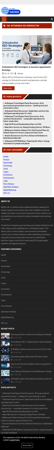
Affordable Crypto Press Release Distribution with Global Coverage (32, 379)
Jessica (20, 73)
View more (7, 88)
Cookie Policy (14, 440)
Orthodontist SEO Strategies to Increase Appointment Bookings (26, 68)
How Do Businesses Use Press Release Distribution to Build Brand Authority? (25, 137)
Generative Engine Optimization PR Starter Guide (29, 356)
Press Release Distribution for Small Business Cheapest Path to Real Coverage (32, 371)
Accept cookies (27, 445)
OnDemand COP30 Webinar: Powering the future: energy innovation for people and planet (26, 142)
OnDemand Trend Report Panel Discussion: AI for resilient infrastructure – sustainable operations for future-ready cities (24, 118)
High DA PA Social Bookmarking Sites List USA (23, 124)
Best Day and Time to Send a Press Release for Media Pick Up (32, 334)
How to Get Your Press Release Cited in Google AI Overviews (32, 364)
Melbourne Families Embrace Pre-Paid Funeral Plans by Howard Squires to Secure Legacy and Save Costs (26, 131)
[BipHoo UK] (10, 11)
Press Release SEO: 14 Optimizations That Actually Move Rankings (32, 342)
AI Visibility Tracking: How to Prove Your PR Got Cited (31, 349)
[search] (52, 19)
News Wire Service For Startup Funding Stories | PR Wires (27, 127)
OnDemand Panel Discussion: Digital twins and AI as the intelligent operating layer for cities (26, 112)
